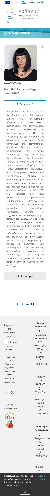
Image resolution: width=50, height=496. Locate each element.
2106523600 (41, 413)
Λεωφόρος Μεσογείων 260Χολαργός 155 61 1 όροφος (41, 346)
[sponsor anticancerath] (9, 422)
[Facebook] (7, 392)
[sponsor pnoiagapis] (9, 414)
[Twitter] (12, 392)
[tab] (25, 104)
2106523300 (41, 364)
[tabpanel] (25, 190)
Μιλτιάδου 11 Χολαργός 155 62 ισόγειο (40, 399)
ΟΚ (25, 492)
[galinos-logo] (22, 8)
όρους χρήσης (42, 477)
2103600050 (41, 456)
